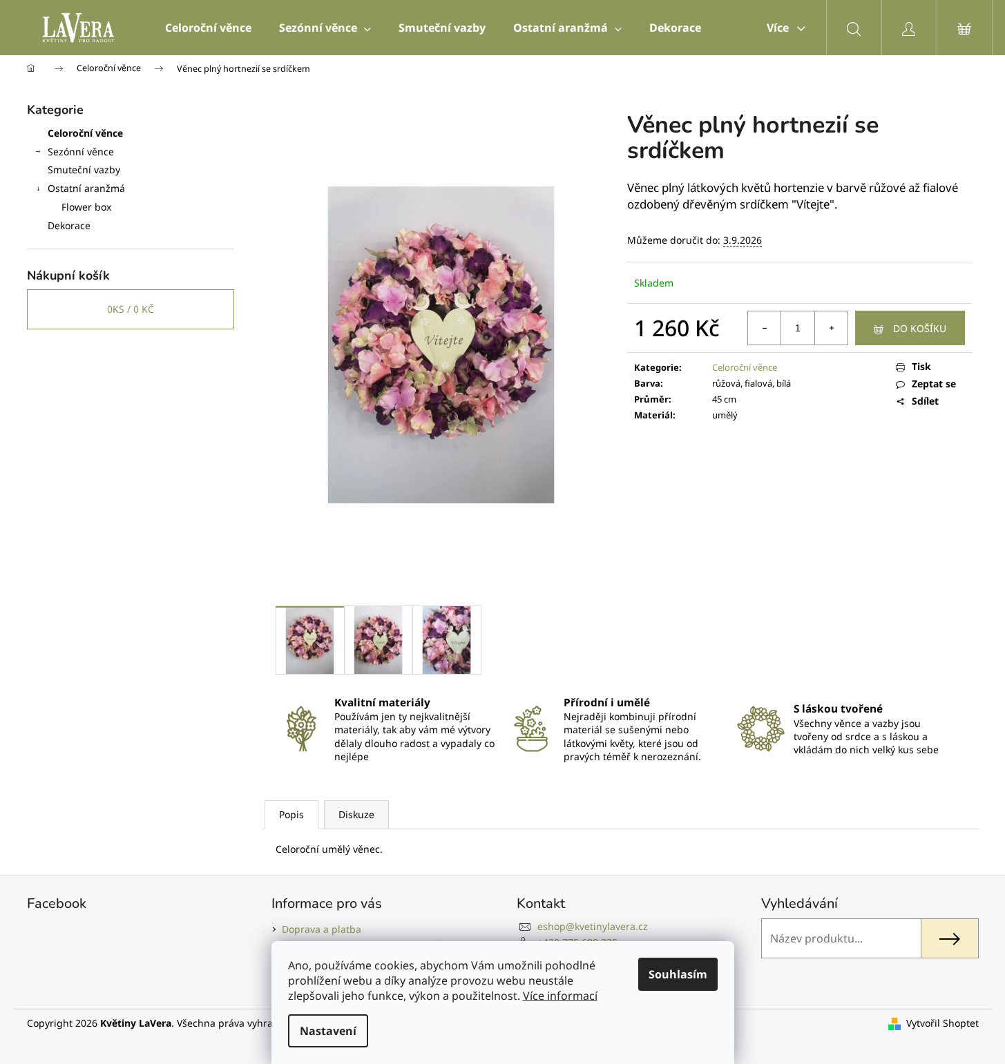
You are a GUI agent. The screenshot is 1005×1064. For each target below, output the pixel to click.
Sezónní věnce (81, 151)
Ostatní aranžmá (86, 188)
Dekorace (69, 225)
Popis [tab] (291, 814)
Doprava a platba (321, 929)
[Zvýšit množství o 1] (831, 328)
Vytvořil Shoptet (942, 1022)
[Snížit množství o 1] (764, 328)
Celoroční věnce (85, 132)
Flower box (86, 206)
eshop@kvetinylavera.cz (592, 926)
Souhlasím (678, 974)
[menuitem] (208, 27)
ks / (130, 309)
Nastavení (328, 1030)
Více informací (560, 995)
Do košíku (919, 328)
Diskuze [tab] (356, 814)
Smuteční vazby (84, 169)
